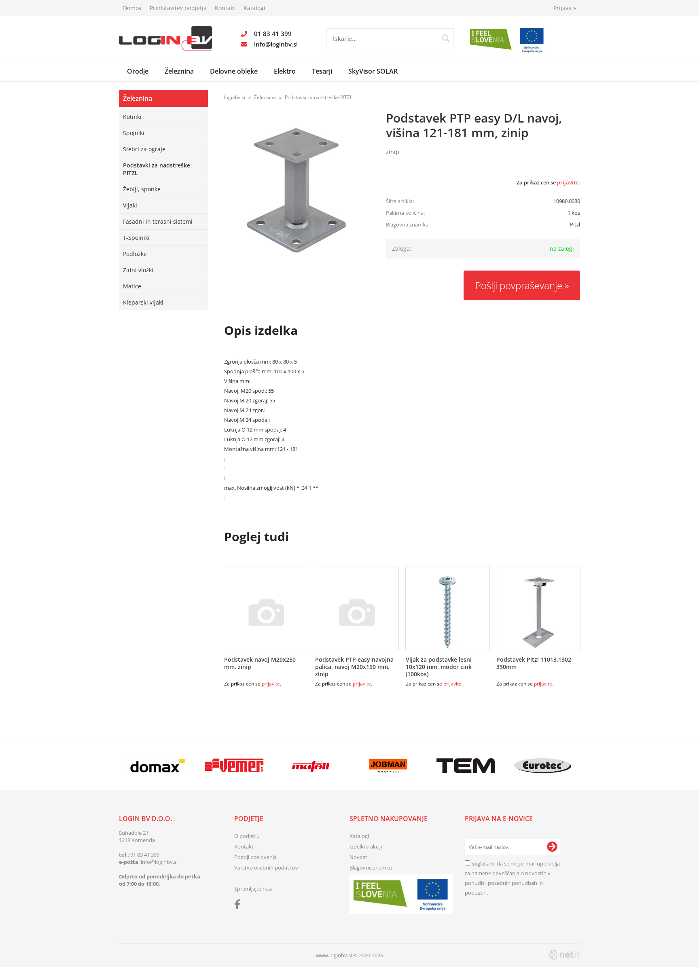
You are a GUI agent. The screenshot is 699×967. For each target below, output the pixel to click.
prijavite (567, 182)
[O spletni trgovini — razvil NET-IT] (564, 955)
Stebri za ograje (144, 149)
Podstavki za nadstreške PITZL (156, 169)
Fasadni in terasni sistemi (158, 221)
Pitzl (575, 224)
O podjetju (247, 836)
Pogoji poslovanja (255, 857)
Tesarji (322, 71)
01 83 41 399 (273, 34)
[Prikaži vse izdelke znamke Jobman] (388, 766)
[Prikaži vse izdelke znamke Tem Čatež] (465, 766)
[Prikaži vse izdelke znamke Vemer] (234, 766)
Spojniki (133, 133)
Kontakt (225, 8)
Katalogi (254, 8)
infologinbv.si (276, 44)
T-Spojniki (136, 237)
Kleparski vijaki (143, 302)
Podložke (135, 254)
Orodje (137, 71)
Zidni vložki (138, 270)
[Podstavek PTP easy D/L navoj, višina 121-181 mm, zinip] (297, 189)
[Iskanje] (446, 38)
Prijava (564, 8)
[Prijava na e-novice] (552, 847)
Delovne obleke (234, 71)
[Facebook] (239, 906)
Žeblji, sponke (142, 189)
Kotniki (132, 117)
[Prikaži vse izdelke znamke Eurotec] (542, 766)
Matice (132, 286)
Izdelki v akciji (366, 846)
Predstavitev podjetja (178, 8)
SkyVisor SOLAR (373, 71)
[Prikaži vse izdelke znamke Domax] (157, 766)
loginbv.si (234, 97)
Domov (132, 8)
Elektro (285, 71)
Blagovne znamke (371, 867)
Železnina (179, 71)
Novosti (359, 857)
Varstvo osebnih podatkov (266, 867)
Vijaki (130, 205)
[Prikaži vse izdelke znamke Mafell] (311, 766)
